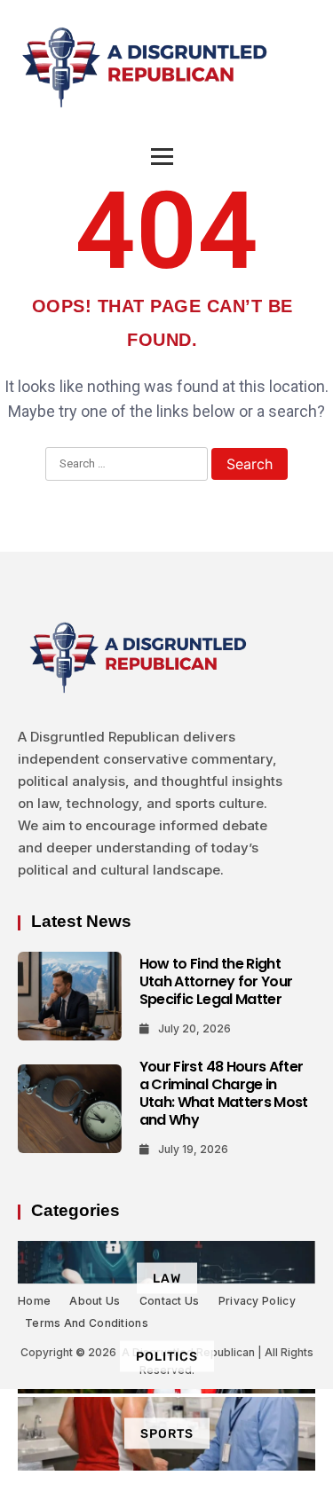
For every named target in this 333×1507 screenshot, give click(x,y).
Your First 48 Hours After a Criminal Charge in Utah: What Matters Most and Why (223, 1093)
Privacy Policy (257, 1300)
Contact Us (169, 1300)
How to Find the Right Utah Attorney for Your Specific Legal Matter (216, 981)
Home (34, 1300)
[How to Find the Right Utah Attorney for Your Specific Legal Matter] (70, 996)
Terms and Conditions (86, 1323)
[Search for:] (126, 465)
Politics (167, 1355)
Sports (167, 1433)
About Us (94, 1300)
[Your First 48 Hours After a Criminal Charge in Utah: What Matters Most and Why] (70, 1108)
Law (167, 1277)
